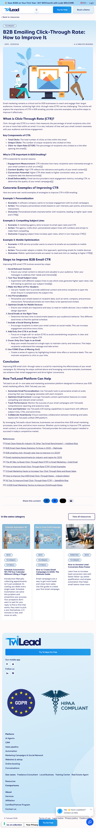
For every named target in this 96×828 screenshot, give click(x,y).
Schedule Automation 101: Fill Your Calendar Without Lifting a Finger (15, 572)
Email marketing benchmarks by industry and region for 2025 (34, 457)
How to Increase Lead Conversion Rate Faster (79, 566)
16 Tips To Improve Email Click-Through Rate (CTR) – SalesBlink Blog (37, 480)
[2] (41, 166)
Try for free (62, 9)
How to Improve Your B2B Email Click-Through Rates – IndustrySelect (38, 476)
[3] (85, 169)
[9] (55, 275)
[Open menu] (36, 9)
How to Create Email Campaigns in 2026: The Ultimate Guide (47, 572)
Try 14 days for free (48, 652)
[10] (50, 283)
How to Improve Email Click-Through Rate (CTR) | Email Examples (36, 466)
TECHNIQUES (9, 26)
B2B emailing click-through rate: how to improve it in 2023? (33, 453)
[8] (91, 253)
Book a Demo (83, 9)
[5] (52, 181)
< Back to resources (10, 17)
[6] (17, 214)
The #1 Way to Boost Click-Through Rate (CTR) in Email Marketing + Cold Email (42, 462)
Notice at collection (12, 825)
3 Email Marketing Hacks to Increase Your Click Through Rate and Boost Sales (41, 471)
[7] (85, 234)
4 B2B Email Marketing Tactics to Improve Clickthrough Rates (34, 485)
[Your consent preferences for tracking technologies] (4, 823)
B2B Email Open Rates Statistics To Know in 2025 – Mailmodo (34, 448)
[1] (25, 148)
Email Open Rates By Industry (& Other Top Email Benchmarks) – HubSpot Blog (41, 443)
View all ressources (81, 516)
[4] (40, 175)
